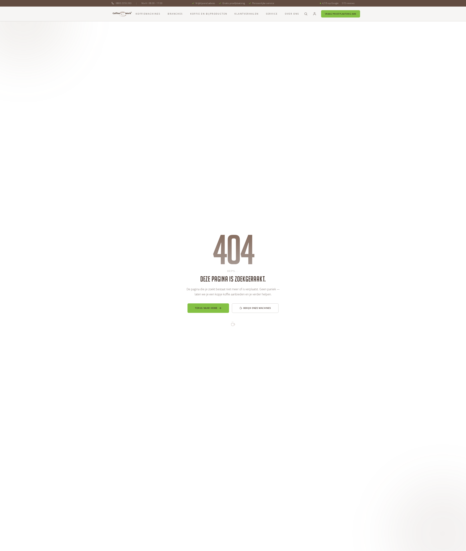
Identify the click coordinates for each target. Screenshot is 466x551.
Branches (175, 13)
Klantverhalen (246, 13)
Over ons (292, 13)
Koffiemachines (148, 13)
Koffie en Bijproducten (208, 13)
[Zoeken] (305, 13)
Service (272, 13)
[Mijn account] (314, 13)
